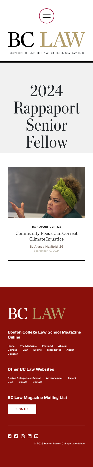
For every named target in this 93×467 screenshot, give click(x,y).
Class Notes (54, 349)
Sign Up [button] (22, 409)
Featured (47, 346)
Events (37, 349)
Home (11, 346)
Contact (37, 381)
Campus (12, 349)
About (70, 349)
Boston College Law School (24, 378)
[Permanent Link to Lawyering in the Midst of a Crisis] (46, 191)
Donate (23, 381)
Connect (13, 353)
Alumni (62, 346)
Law (25, 349)
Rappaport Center (46, 226)
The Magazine (28, 346)
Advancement (54, 378)
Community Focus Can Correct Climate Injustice (47, 235)
